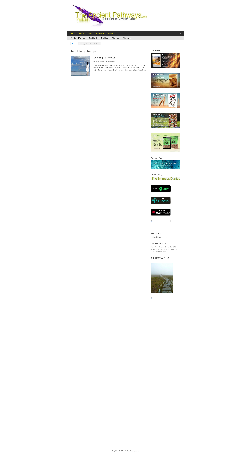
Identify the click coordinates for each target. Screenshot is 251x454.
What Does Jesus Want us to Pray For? (164, 249)
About (90, 33)
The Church (93, 38)
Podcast (81, 33)
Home (73, 33)
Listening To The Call (104, 57)
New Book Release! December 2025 (163, 247)
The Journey (127, 38)
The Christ (104, 38)
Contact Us (100, 33)
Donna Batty (111, 61)
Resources (112, 33)
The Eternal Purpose (78, 38)
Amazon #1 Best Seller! (159, 251)
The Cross (116, 38)
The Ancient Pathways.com (130, 451)
